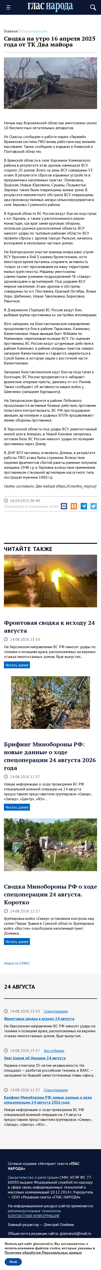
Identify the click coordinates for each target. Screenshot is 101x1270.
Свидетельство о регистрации (33, 1177)
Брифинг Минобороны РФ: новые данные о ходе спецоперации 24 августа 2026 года (50, 756)
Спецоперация (33, 31)
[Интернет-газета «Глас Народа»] (50, 7)
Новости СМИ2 (17, 963)
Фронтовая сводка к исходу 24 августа (39, 1018)
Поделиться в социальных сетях (31, 506)
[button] (64, 506)
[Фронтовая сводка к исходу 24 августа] (50, 583)
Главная (11, 31)
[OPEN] (10, 7)
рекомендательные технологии (34, 1210)
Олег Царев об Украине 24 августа (35, 1057)
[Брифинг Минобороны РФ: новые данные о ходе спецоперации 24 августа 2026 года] (50, 704)
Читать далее (16, 664)
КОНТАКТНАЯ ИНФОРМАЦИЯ (33, 1215)
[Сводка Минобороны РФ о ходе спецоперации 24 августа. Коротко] (50, 846)
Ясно (13, 1262)
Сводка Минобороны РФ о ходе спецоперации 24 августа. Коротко (50, 894)
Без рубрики (54, 1050)
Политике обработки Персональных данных (43, 1252)
